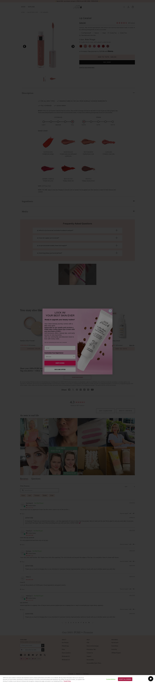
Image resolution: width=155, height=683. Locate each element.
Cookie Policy (67, 681)
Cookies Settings (110, 679)
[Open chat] (150, 678)
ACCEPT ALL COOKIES (125, 679)
